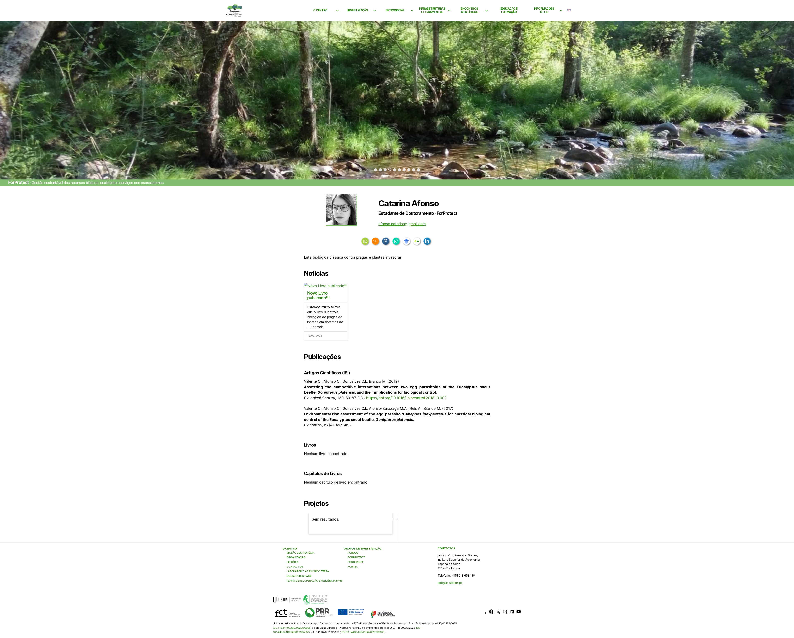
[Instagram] (504, 611)
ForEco (353, 552)
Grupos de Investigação (362, 548)
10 (418, 169)
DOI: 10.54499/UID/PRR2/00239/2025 (362, 632)
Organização (296, 557)
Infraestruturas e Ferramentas (432, 10)
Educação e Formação (509, 10)
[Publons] (385, 241)
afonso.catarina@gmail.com (402, 224)
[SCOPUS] (375, 241)
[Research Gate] (396, 241)
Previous (22, 100)
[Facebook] (491, 611)
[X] (498, 611)
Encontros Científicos (469, 10)
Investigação (357, 10)
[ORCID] (365, 241)
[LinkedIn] (427, 241)
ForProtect (356, 557)
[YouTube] (518, 611)
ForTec (353, 566)
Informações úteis (544, 10)
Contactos (295, 566)
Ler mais (317, 327)
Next (772, 100)
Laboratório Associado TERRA (308, 571)
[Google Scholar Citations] (406, 241)
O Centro (320, 10)
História (292, 562)
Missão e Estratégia (300, 552)
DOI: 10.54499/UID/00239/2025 (292, 627)
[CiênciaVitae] (416, 241)
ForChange (356, 562)
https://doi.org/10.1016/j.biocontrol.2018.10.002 (406, 398)
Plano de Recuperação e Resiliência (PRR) (315, 580)
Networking (395, 10)
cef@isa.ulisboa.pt (450, 582)
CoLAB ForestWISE (299, 575)
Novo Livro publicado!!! (318, 295)
